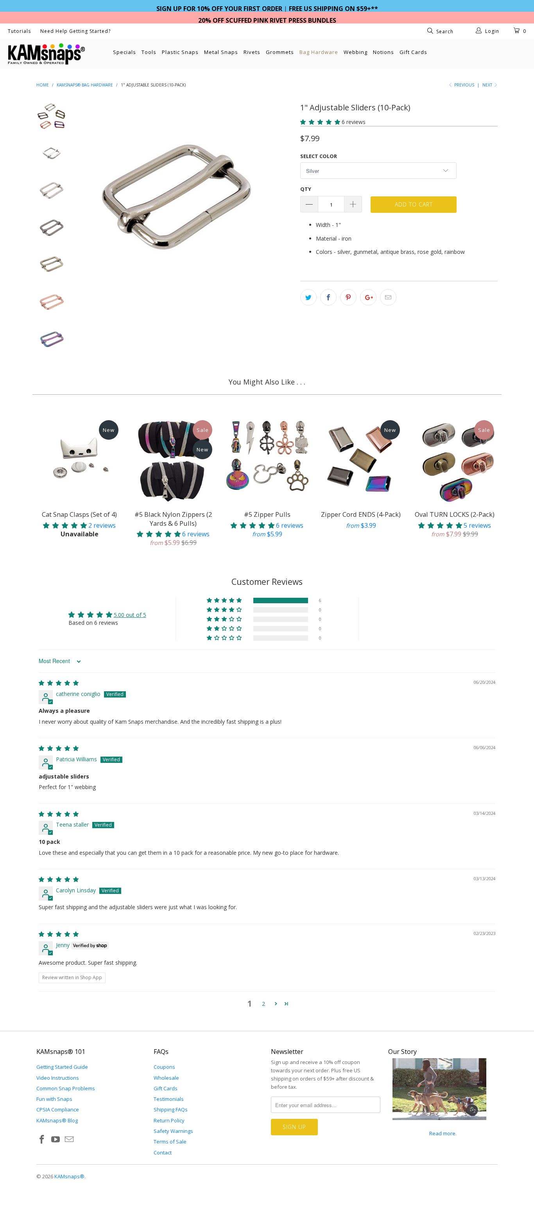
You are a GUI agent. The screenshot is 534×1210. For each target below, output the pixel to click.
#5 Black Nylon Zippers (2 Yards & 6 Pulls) (173, 459)
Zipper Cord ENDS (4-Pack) (361, 459)
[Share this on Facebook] (328, 297)
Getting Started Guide (62, 1066)
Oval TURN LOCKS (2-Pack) (455, 459)
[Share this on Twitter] (308, 297)
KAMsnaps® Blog (57, 1120)
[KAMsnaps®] (47, 54)
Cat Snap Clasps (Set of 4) (79, 459)
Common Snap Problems (65, 1088)
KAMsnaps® (69, 1176)
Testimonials (169, 1098)
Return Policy (169, 1120)
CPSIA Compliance (57, 1109)
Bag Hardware (318, 52)
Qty (305, 188)
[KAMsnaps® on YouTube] (56, 1139)
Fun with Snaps (54, 1098)
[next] (281, 199)
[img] (59, 683)
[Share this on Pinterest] (348, 297)
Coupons (164, 1066)
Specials (124, 52)
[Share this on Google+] (368, 297)
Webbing (355, 52)
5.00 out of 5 (130, 614)
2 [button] (263, 1003)
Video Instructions (57, 1077)
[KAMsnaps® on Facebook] (42, 1139)
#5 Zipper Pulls (267, 459)
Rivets (252, 52)
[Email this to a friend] (388, 297)
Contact (163, 1152)
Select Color (318, 156)
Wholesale (166, 1077)
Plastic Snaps (180, 52)
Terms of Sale (170, 1141)
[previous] (91, 199)
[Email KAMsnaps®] (69, 1139)
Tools (149, 52)
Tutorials (19, 31)
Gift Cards (413, 52)
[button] (320, 122)
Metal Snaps (221, 52)
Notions (383, 52)
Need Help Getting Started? (75, 31)
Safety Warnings (173, 1130)
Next (487, 85)
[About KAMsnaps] (439, 1124)
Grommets (280, 52)
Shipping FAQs (171, 1109)
